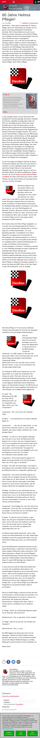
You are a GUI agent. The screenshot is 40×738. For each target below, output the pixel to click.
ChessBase (13, 669)
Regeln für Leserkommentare (10, 696)
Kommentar (5, 707)
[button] (13, 2)
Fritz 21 (6, 95)
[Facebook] (8, 661)
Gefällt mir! (25, 23)
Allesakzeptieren (32, 733)
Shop (4, 2)
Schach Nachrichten (15, 7)
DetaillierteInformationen (9, 733)
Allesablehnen (20, 733)
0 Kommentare (33, 23)
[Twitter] (13, 661)
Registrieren (19, 704)
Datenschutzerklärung (7, 728)
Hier (23, 724)
